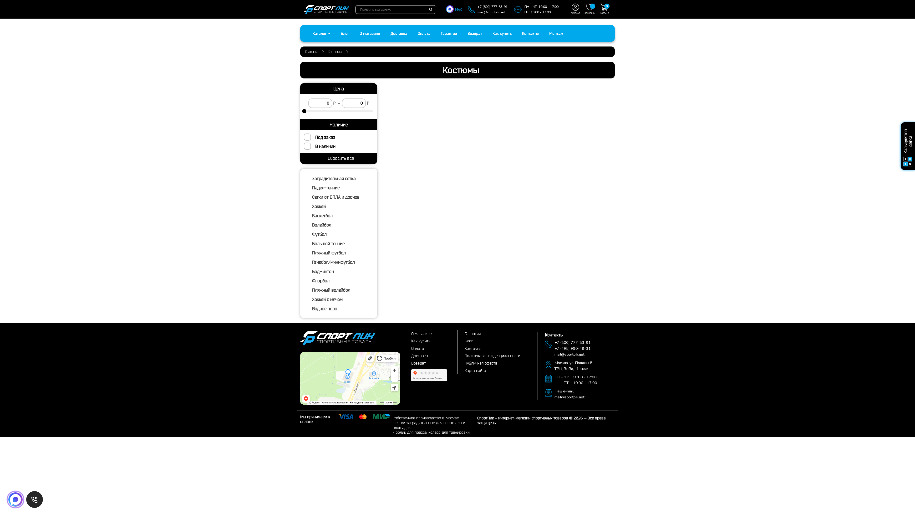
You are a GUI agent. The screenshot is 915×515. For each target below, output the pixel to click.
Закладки (590, 9)
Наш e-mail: (564, 391)
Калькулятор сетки (908, 141)
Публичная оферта (481, 363)
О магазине (370, 33)
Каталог (320, 33)
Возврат (475, 33)
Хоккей (319, 206)
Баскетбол (322, 215)
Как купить (502, 33)
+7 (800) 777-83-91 (493, 7)
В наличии (325, 146)
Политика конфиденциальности (492, 356)
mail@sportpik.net (491, 12)
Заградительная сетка (334, 178)
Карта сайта (475, 370)
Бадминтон (323, 271)
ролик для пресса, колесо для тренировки (433, 432)
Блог (345, 33)
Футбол (319, 234)
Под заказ (325, 137)
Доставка (399, 33)
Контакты (530, 33)
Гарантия (449, 33)
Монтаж (556, 33)
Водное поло (324, 308)
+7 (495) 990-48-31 (572, 348)
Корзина (605, 9)
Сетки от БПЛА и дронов (336, 197)
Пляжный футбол (329, 252)
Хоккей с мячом (327, 299)
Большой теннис (328, 243)
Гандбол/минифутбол (333, 262)
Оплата (424, 33)
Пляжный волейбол (331, 290)
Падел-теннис (326, 187)
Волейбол (321, 224)
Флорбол (321, 280)
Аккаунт (575, 13)
